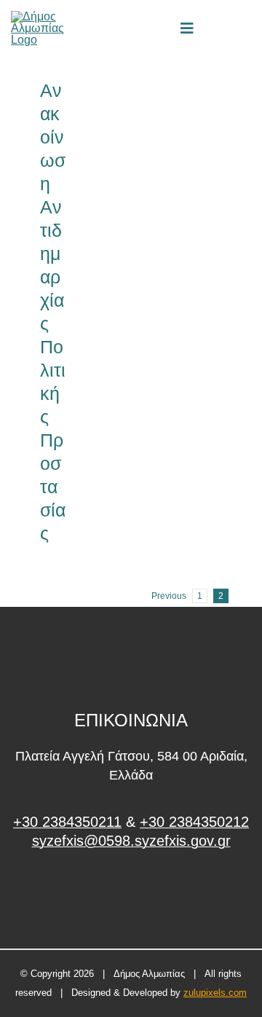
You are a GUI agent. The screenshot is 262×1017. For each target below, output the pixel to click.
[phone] (246, 28)
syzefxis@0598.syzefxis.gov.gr (131, 841)
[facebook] (131, 896)
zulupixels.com (215, 992)
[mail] (221, 28)
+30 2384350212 (194, 822)
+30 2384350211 (67, 822)
